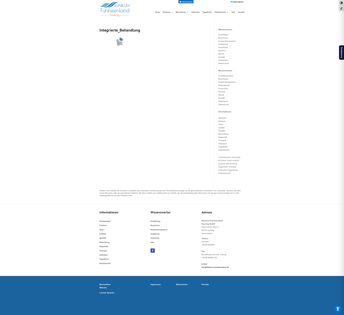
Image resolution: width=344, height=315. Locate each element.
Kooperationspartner (227, 41)
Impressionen (224, 85)
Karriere (221, 51)
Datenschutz (223, 63)
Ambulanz (222, 144)
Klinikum (221, 121)
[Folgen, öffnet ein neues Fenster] (152, 250)
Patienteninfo (224, 150)
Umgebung (223, 44)
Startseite (222, 118)
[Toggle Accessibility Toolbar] (338, 309)
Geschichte (223, 47)
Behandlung (223, 134)
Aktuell (221, 54)
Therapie (222, 140)
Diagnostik (222, 137)
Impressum (223, 60)
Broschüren (223, 38)
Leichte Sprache (238, 2)
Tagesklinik (223, 147)
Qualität (221, 131)
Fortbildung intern (225, 76)
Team (220, 124)
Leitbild (221, 128)
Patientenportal (187, 2)
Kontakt (221, 57)
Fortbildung (223, 35)
